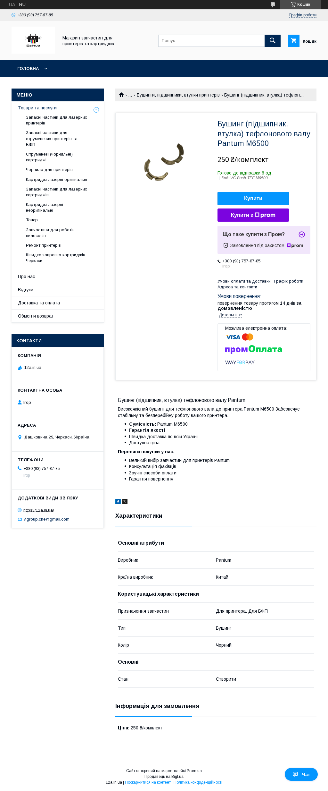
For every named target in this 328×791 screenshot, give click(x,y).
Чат (306, 774)
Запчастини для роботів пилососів (50, 232)
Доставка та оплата (39, 302)
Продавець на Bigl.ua (164, 776)
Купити (253, 198)
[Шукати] (273, 41)
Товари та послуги (37, 107)
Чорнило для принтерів (49, 169)
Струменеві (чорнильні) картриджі (49, 157)
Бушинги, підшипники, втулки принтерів (178, 95)
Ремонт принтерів (43, 245)
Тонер (32, 219)
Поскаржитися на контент (148, 782)
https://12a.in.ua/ (38, 509)
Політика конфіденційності (198, 782)
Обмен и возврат (36, 316)
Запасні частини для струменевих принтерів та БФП (52, 138)
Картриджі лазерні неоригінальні (44, 207)
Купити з (242, 215)
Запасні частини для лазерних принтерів (56, 120)
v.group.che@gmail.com (47, 519)
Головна (28, 68)
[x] (124, 502)
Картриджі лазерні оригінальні (56, 179)
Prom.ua (194, 771)
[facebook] (118, 502)
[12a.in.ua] (33, 52)
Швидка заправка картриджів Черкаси (55, 257)
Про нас (26, 276)
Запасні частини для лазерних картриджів (56, 192)
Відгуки (25, 289)
